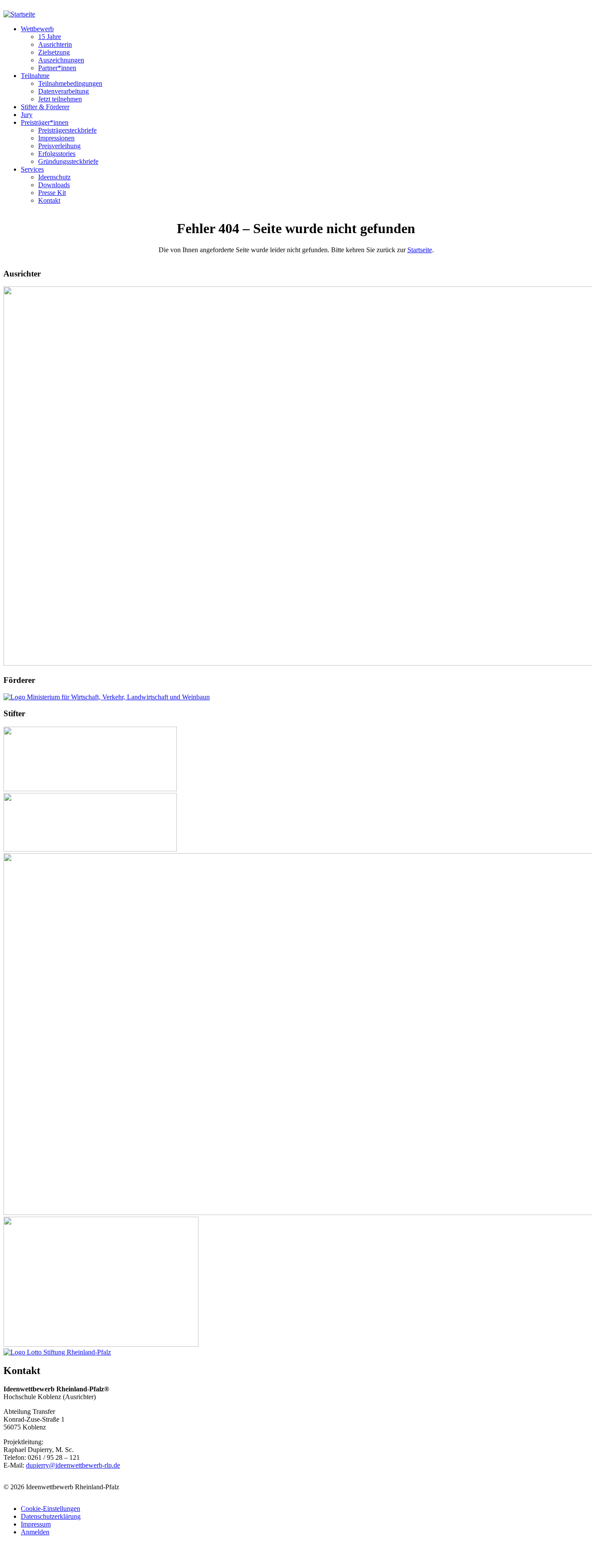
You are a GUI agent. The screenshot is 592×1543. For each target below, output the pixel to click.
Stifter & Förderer (45, 106)
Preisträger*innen (44, 122)
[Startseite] (19, 14)
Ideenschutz (54, 177)
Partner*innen (57, 67)
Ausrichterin (55, 44)
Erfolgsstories (56, 153)
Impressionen (56, 138)
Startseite (419, 249)
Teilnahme (35, 75)
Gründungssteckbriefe (68, 161)
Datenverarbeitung (63, 91)
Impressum (36, 1524)
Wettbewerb (37, 28)
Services (32, 169)
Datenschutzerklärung (51, 1516)
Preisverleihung (59, 145)
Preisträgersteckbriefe (67, 130)
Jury (27, 114)
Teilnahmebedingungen (70, 83)
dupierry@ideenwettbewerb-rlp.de (73, 1465)
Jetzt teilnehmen (60, 99)
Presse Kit (52, 192)
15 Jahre (49, 36)
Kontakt (49, 200)
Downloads (54, 184)
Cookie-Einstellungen (50, 1508)
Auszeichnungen (61, 60)
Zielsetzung (54, 52)
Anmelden (35, 1532)
